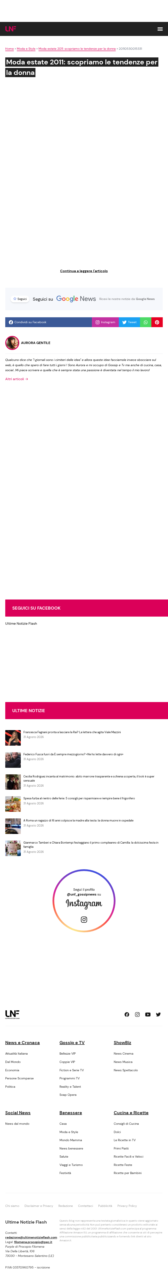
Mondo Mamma (71, 1140)
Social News (18, 1113)
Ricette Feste (123, 1165)
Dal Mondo (13, 1062)
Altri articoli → (16, 379)
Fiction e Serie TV (72, 1070)
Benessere (71, 1113)
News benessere (71, 1148)
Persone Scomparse (19, 1078)
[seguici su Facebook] (126, 1014)
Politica (10, 1087)
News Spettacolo (126, 1070)
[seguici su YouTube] (148, 1014)
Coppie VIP (67, 1062)
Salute (64, 1156)
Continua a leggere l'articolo (84, 271)
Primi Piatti (121, 1148)
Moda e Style (26, 49)
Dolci (117, 1132)
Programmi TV (70, 1078)
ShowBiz (122, 1042)
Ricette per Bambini (128, 1173)
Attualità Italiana (16, 1053)
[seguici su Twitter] (158, 1014)
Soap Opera (68, 1095)
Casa (63, 1124)
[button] (160, 29)
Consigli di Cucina (126, 1124)
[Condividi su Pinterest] (157, 322)
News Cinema (123, 1053)
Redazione (65, 1206)
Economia (12, 1070)
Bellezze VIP (68, 1053)
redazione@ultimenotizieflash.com (31, 1237)
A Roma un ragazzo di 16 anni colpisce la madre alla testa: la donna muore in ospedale (78, 820)
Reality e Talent (70, 1087)
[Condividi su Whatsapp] (146, 322)
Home (9, 49)
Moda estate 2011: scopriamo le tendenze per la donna (77, 49)
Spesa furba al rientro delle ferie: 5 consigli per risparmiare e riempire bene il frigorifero (79, 798)
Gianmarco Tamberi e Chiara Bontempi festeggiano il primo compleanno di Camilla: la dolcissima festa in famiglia (90, 845)
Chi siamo (12, 1206)
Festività (65, 1173)
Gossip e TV (72, 1042)
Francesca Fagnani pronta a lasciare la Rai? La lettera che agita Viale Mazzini (72, 732)
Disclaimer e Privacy (38, 1206)
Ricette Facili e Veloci (128, 1156)
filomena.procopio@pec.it (33, 1242)
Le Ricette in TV (125, 1140)
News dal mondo (17, 1124)
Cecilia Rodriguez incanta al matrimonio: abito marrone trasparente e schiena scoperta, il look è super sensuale (88, 779)
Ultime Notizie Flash (21, 623)
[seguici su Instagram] (137, 1014)
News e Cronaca (22, 1042)
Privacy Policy (127, 1206)
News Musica (123, 1062)
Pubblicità (105, 1206)
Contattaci (85, 1206)
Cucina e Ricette (131, 1113)
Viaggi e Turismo (71, 1165)
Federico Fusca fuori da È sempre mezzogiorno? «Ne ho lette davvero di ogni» (73, 754)
